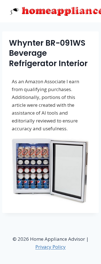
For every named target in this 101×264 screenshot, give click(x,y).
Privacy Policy (50, 247)
